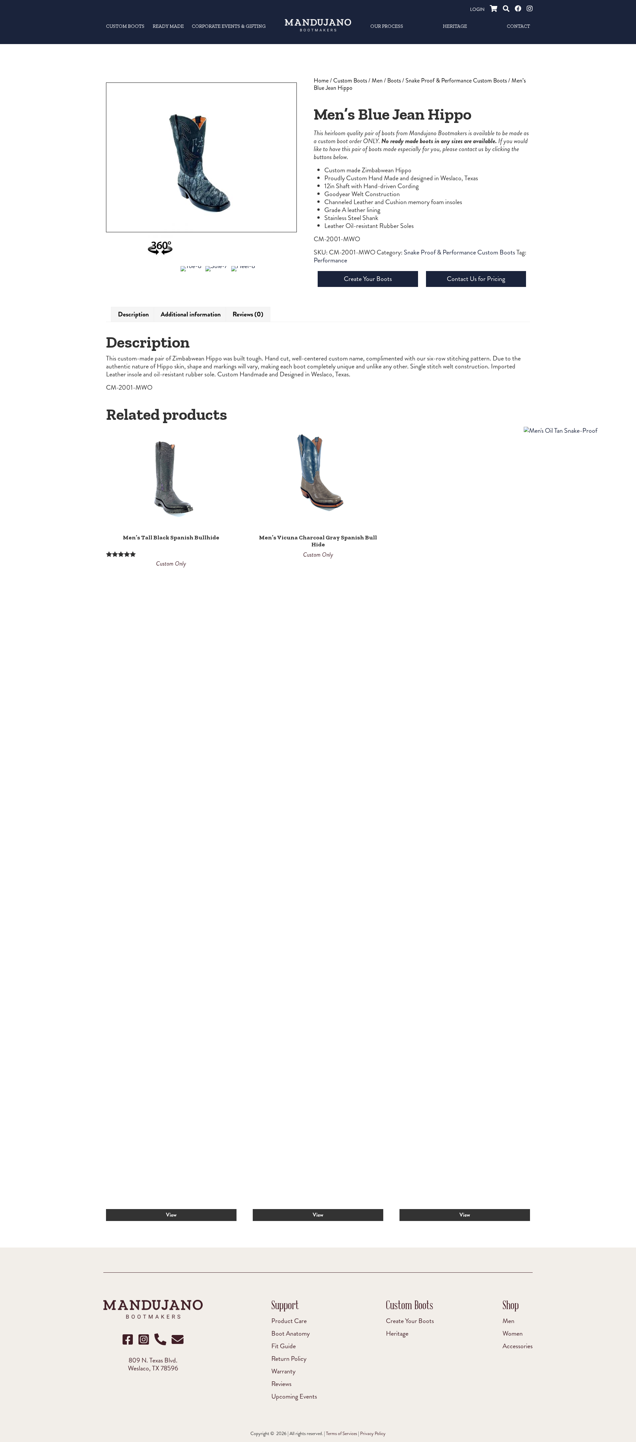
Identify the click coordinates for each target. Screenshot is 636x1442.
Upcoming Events (294, 1396)
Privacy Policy (373, 1433)
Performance (330, 260)
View (171, 1215)
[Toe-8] (191, 273)
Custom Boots (350, 80)
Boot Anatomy (290, 1333)
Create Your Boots (368, 279)
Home (321, 80)
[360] (160, 251)
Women (513, 1333)
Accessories (518, 1346)
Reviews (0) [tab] (248, 314)
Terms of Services (341, 1433)
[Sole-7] (216, 273)
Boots (394, 80)
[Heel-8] (243, 273)
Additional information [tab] (191, 314)
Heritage (397, 1333)
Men (377, 80)
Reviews (281, 1383)
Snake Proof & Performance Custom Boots (456, 80)
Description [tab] (133, 314)
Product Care (289, 1320)
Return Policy (288, 1358)
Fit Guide (283, 1346)
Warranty (283, 1371)
